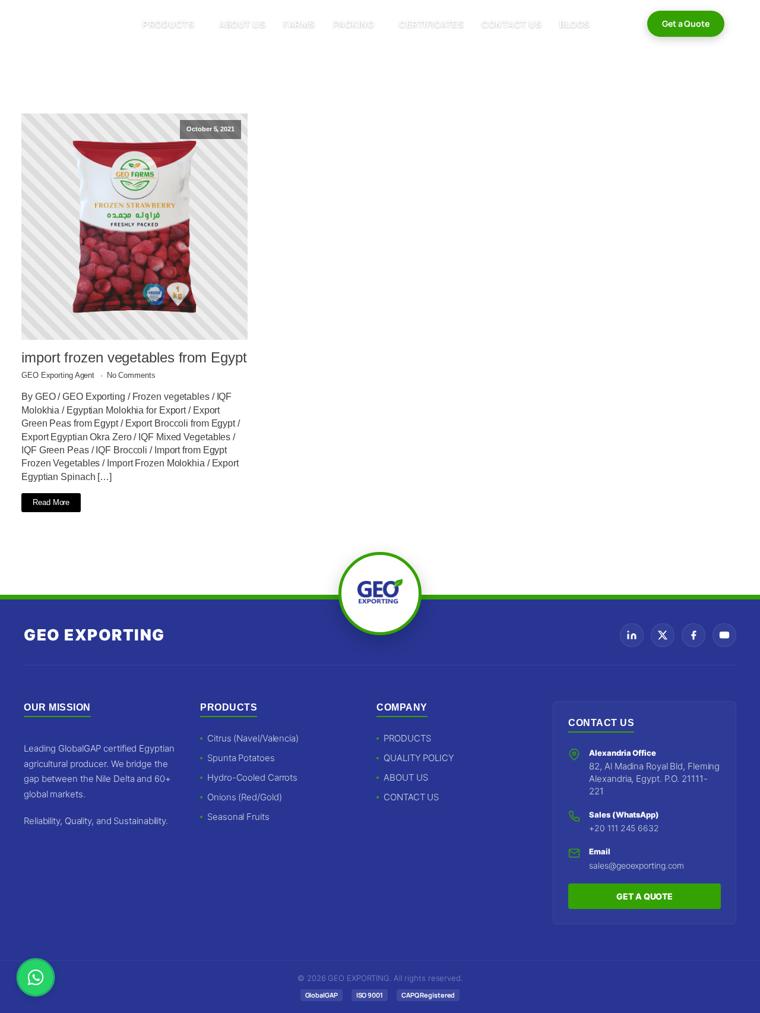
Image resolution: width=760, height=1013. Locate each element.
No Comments (131, 375)
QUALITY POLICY (419, 757)
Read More (51, 502)
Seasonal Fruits (238, 816)
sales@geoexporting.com (636, 865)
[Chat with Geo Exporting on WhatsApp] (35, 977)
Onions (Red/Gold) (244, 797)
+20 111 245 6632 (623, 828)
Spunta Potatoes (241, 757)
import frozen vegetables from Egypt (134, 357)
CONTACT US (512, 24)
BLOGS (574, 24)
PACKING (354, 24)
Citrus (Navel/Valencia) (253, 738)
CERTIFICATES (431, 24)
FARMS (299, 24)
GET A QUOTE (644, 896)
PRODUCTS (168, 24)
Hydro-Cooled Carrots (252, 777)
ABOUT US (242, 24)
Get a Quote (686, 23)
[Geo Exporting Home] (61, 24)
